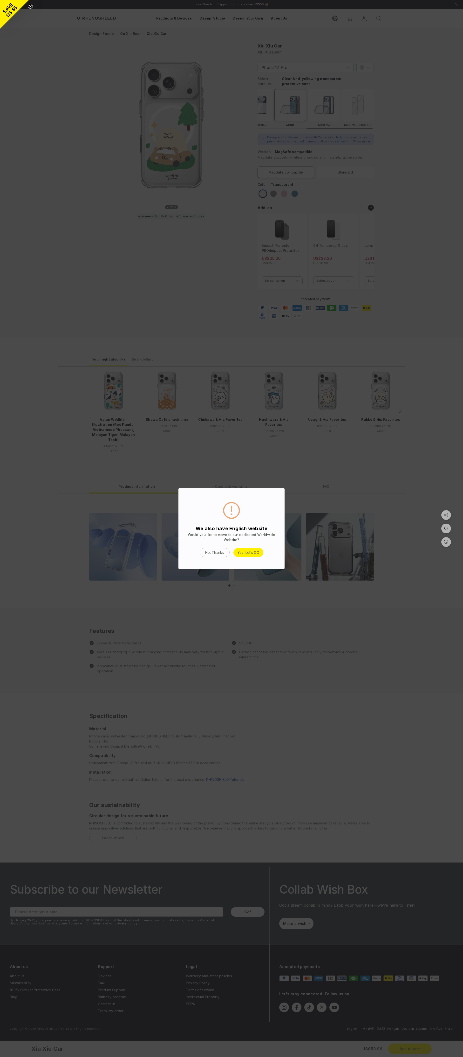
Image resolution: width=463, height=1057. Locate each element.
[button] (14, 14)
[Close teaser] (30, 6)
